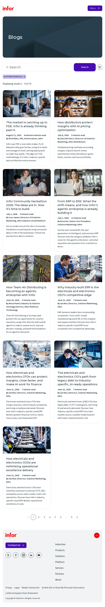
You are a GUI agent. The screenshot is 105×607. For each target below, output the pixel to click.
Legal (17, 587)
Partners (59, 574)
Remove (24, 77)
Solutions (60, 556)
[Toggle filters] (99, 67)
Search (85, 67)
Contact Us (14, 545)
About (58, 579)
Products (60, 550)
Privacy (8, 587)
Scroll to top (97, 535)
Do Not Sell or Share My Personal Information (63, 587)
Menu (93, 8)
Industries (60, 544)
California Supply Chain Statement (21, 593)
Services (59, 568)
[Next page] (77, 517)
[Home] (8, 8)
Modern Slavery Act (31, 587)
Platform (60, 562)
